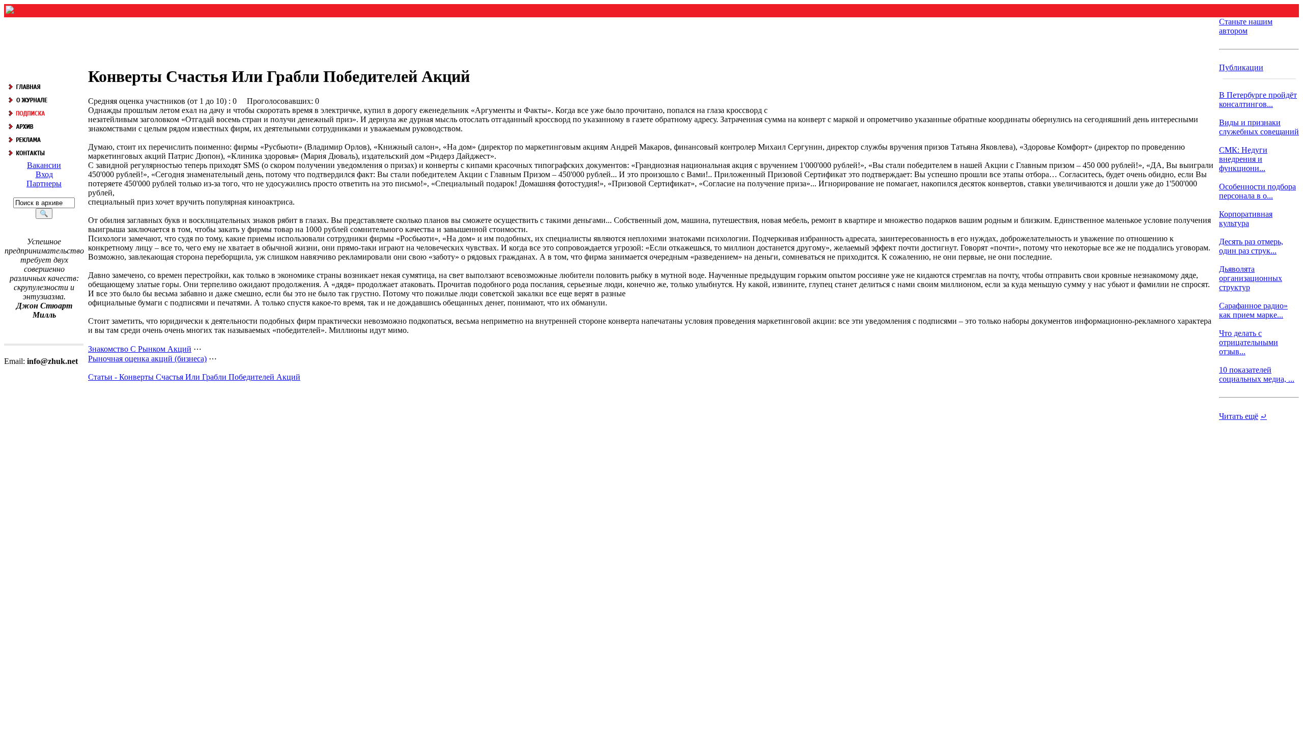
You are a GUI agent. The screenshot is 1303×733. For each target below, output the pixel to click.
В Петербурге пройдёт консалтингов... (1258, 99)
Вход (44, 174)
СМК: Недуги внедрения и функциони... (1243, 159)
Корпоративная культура (1245, 219)
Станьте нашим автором (1245, 26)
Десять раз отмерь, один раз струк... (1251, 246)
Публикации (1241, 67)
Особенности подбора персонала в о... (1257, 191)
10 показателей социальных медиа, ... (1256, 374)
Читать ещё (1238, 416)
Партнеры (44, 183)
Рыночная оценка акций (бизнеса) (147, 358)
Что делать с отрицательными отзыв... (1248, 342)
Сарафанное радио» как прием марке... (1253, 310)
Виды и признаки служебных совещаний (1259, 127)
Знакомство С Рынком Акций (139, 349)
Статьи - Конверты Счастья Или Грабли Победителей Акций (194, 377)
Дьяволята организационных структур (1250, 278)
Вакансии (44, 165)
